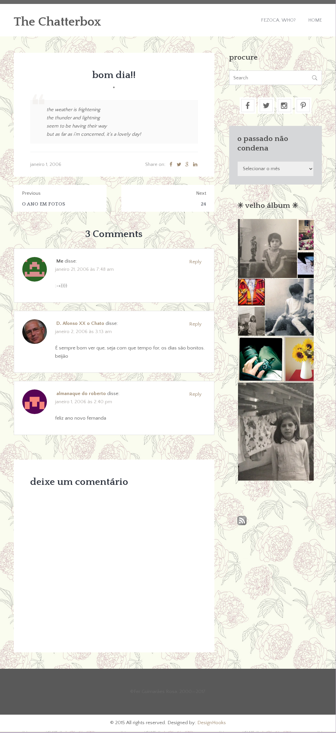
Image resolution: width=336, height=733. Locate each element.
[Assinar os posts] (242, 521)
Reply (195, 262)
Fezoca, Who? (278, 20)
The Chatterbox (57, 22)
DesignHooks (211, 722)
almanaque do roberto (81, 393)
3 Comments (114, 234)
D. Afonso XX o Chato (80, 323)
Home (315, 20)
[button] (267, 248)
